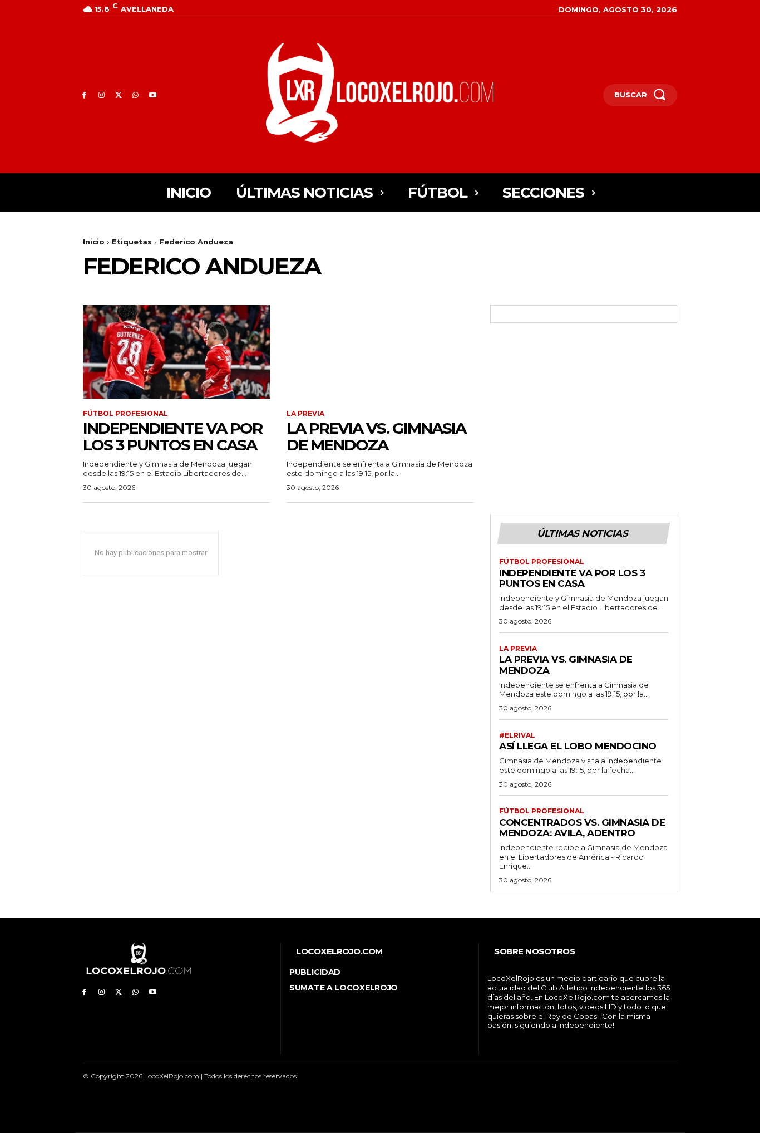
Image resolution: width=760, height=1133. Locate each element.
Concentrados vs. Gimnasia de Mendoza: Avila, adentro (582, 828)
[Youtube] (153, 95)
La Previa (305, 414)
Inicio (94, 241)
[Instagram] (101, 95)
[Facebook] (84, 95)
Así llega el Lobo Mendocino (578, 746)
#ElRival (517, 735)
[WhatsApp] (135, 95)
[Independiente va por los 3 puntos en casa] (176, 352)
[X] (119, 95)
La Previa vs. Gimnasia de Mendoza (376, 437)
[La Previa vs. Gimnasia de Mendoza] (380, 352)
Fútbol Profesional (125, 414)
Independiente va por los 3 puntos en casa (172, 437)
